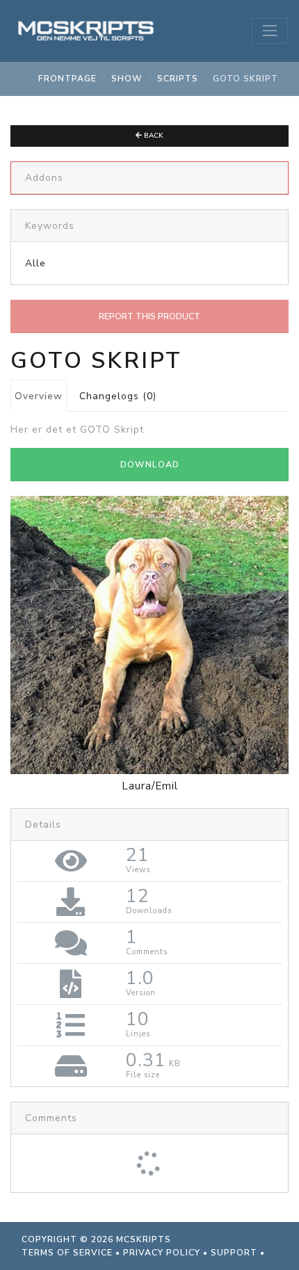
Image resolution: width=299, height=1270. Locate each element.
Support (234, 1252)
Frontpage (67, 78)
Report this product (149, 316)
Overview (39, 396)
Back (152, 135)
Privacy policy (161, 1252)
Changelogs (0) (117, 396)
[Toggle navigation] (270, 30)
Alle (35, 263)
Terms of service (67, 1252)
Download (149, 464)
